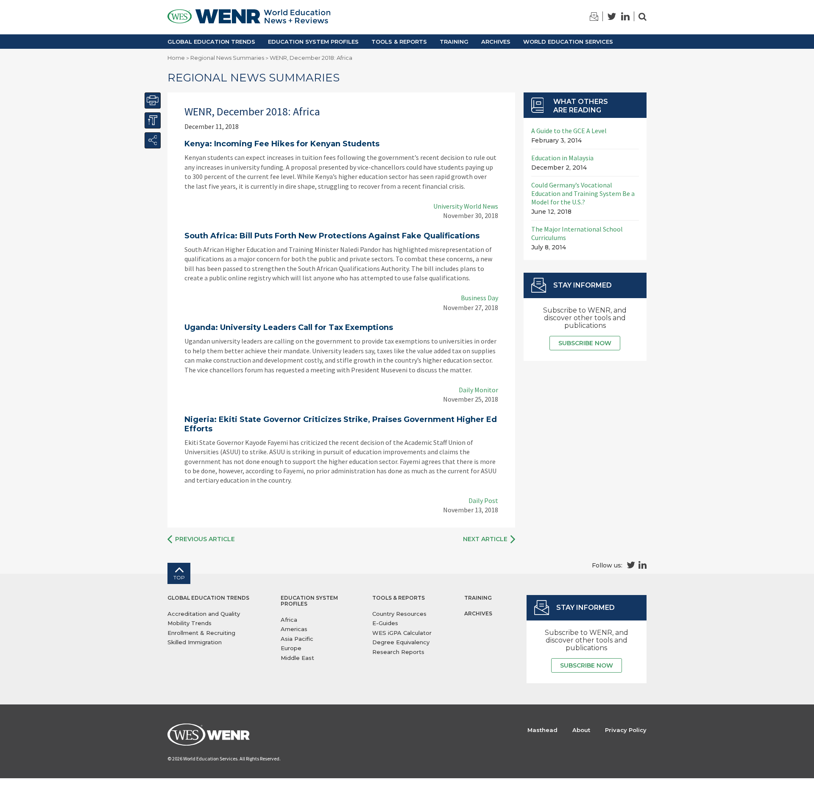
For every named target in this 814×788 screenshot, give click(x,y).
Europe (291, 648)
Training (454, 41)
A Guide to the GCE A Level (569, 130)
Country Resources (399, 613)
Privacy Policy (626, 730)
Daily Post (483, 500)
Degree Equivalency (400, 642)
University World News (465, 206)
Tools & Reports (399, 41)
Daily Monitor (478, 390)
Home (176, 57)
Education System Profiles (313, 41)
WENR (248, 17)
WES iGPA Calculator (402, 632)
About (581, 730)
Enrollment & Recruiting (201, 632)
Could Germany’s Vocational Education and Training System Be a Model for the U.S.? (583, 193)
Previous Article (205, 539)
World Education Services (568, 41)
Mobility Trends (189, 623)
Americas (294, 629)
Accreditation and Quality (203, 613)
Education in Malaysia (562, 158)
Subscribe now (584, 343)
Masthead (542, 730)
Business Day (479, 297)
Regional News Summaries (227, 57)
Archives (495, 41)
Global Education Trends (211, 41)
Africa (289, 619)
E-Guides (385, 623)
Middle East (297, 657)
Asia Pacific (297, 638)
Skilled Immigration (194, 642)
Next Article (485, 539)
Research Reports (398, 651)
